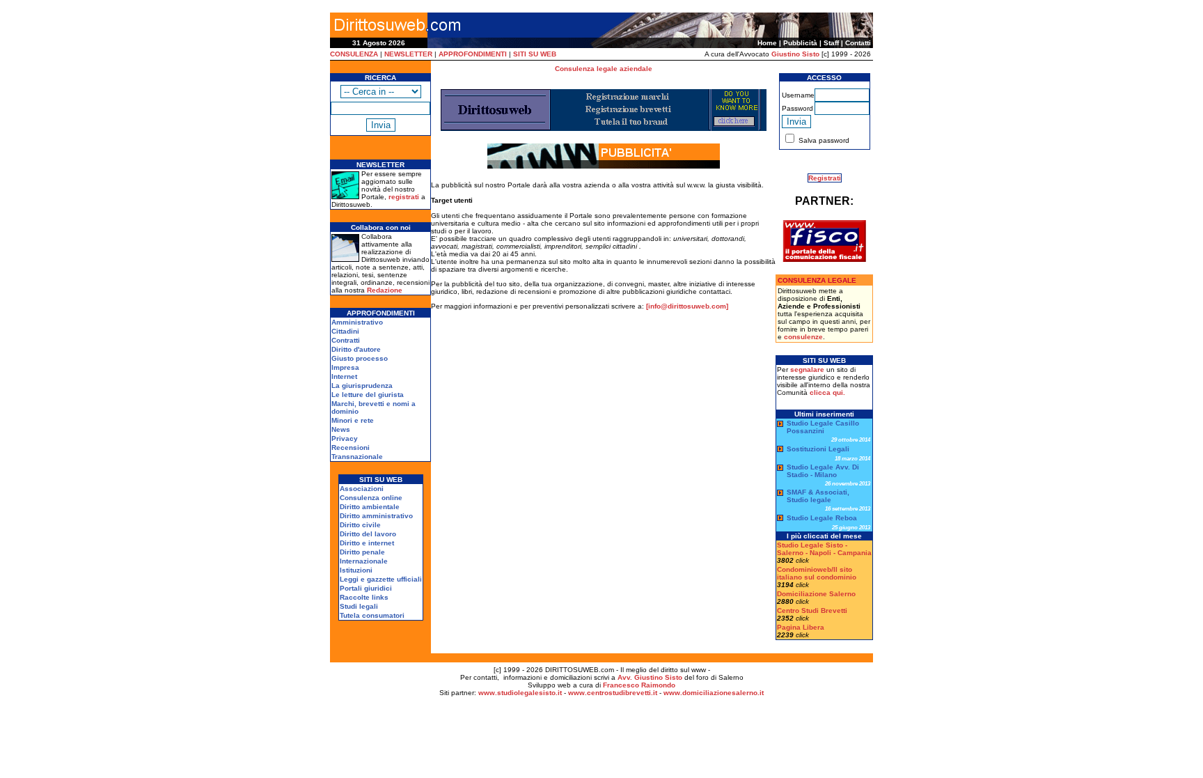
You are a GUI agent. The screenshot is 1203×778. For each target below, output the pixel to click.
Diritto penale (362, 552)
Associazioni (362, 488)
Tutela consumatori (372, 615)
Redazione (384, 290)
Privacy (344, 438)
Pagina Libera (800, 627)
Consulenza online (371, 497)
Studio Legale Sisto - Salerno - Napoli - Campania (824, 549)
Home (767, 43)
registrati (403, 197)
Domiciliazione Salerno (816, 594)
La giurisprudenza (362, 385)
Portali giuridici (366, 588)
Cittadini (345, 331)
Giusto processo (359, 358)
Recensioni (350, 447)
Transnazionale (357, 456)
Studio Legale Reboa (822, 518)
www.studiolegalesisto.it (520, 693)
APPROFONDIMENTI (473, 54)
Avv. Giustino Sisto (650, 677)
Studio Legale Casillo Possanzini (823, 427)
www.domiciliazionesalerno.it (713, 693)
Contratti (345, 340)
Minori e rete (352, 420)
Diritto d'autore (356, 349)
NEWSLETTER (408, 54)
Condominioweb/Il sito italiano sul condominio (816, 573)
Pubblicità (800, 43)
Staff (831, 43)
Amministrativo (357, 322)
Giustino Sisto (795, 54)
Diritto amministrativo (376, 516)
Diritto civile (360, 525)
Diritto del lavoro (368, 534)
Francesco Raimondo (639, 685)
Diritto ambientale (370, 507)
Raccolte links (364, 597)
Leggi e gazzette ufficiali (381, 579)
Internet (344, 376)
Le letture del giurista (367, 394)
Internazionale (364, 561)
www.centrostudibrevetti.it (612, 693)
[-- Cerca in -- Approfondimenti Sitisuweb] (380, 91)
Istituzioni (356, 570)
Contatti (858, 43)
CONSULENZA (354, 54)
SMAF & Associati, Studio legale (818, 496)
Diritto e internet (367, 543)
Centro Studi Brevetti (812, 610)
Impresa (345, 367)
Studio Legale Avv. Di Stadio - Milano (823, 471)
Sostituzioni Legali (818, 449)
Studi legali (359, 606)
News (340, 429)
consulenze (803, 337)
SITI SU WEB (534, 54)
